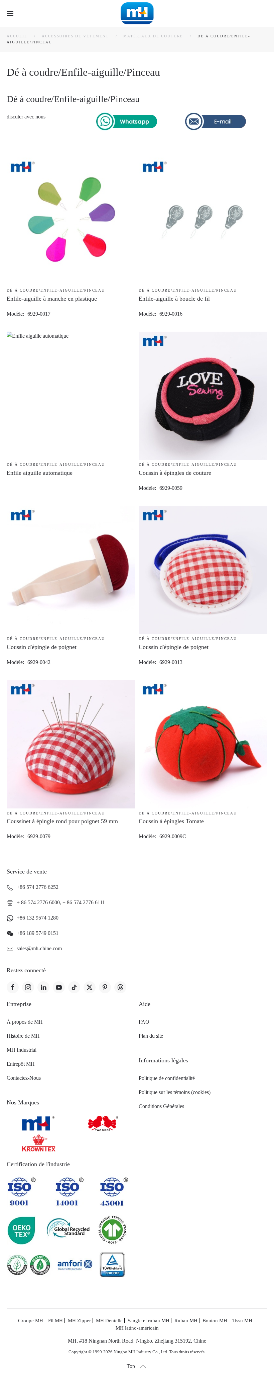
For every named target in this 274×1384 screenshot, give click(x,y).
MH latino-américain (137, 1328)
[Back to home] (137, 13)
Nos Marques (23, 1102)
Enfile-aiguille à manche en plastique (52, 298)
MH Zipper (79, 1320)
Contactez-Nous (24, 1078)
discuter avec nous (26, 116)
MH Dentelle (109, 1320)
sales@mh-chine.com (39, 948)
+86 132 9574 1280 (37, 918)
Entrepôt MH (21, 1064)
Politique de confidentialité (167, 1078)
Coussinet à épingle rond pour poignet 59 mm (62, 821)
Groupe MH (30, 1320)
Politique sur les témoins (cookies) (175, 1092)
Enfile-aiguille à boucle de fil (174, 298)
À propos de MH (25, 1022)
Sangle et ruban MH (148, 1320)
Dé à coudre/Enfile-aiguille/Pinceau (56, 290)
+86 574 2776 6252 (37, 887)
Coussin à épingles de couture (175, 472)
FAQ (144, 1022)
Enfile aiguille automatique (40, 472)
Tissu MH (242, 1320)
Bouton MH (214, 1320)
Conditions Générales (161, 1106)
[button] (10, 13)
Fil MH (55, 1320)
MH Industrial (21, 1050)
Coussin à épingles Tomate (171, 821)
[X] (90, 987)
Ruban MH (185, 1320)
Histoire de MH (23, 1036)
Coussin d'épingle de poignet (42, 647)
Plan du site (151, 1036)
